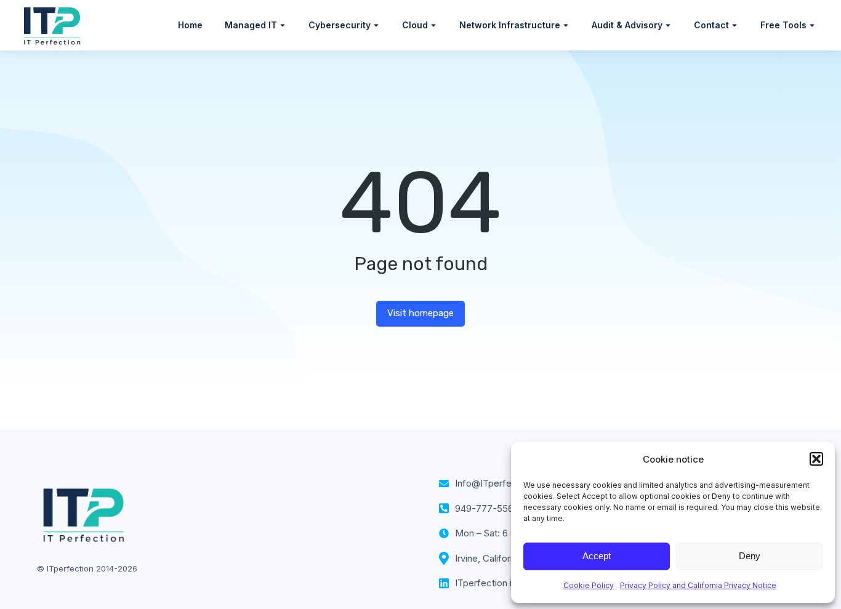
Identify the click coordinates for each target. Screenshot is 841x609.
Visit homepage (420, 313)
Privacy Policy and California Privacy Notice (698, 585)
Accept (596, 556)
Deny (749, 556)
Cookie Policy (588, 585)
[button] (816, 459)
